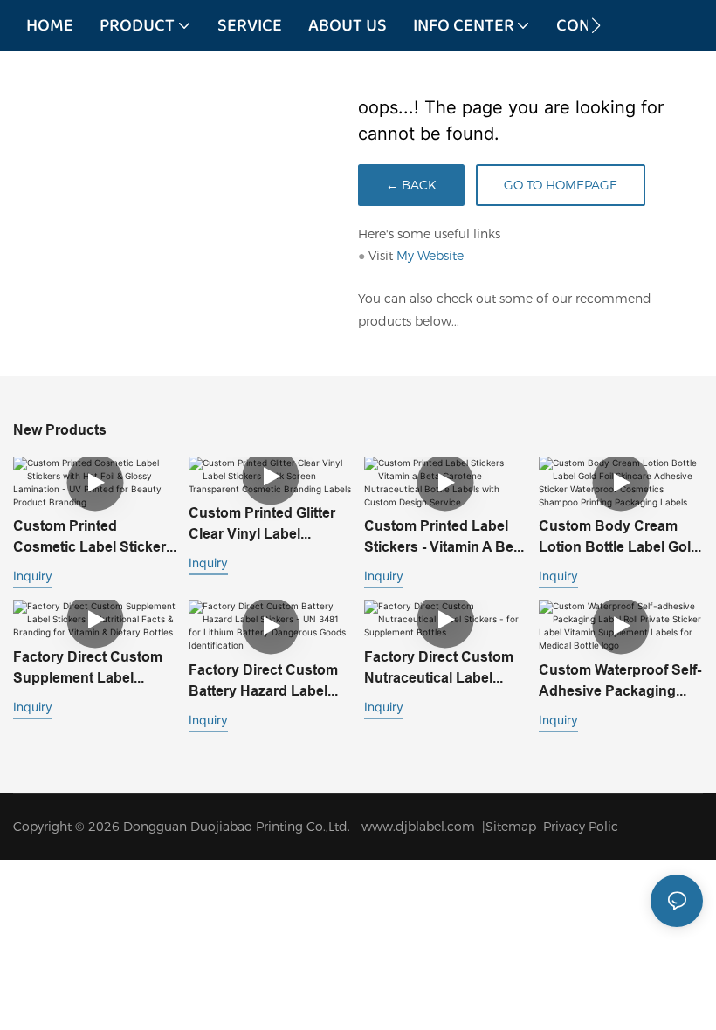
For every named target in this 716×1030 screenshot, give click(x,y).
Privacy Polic (580, 826)
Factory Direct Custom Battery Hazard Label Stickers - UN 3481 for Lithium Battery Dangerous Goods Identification (263, 682)
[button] (596, 25)
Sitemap (514, 826)
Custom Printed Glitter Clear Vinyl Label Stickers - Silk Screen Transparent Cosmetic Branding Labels (262, 525)
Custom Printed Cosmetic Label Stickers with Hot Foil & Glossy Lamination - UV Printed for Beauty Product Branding (93, 538)
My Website (430, 256)
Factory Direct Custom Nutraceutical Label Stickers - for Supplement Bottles (438, 669)
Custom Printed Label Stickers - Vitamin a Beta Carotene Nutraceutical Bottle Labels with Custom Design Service (445, 538)
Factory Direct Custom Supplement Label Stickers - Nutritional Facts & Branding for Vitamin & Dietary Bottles (87, 669)
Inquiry (32, 575)
